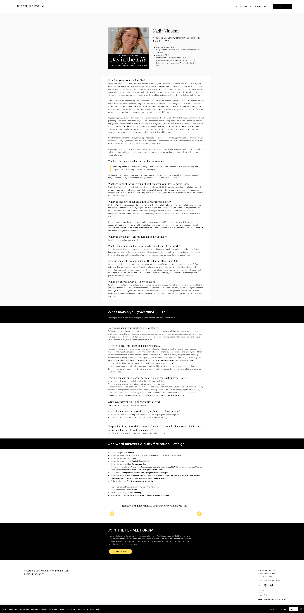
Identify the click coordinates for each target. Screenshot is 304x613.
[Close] (301, 609)
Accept (293, 609)
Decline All (282, 609)
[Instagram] (266, 585)
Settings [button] (271, 609)
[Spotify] (271, 585)
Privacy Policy (94, 609)
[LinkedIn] (260, 585)
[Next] (112, 513)
